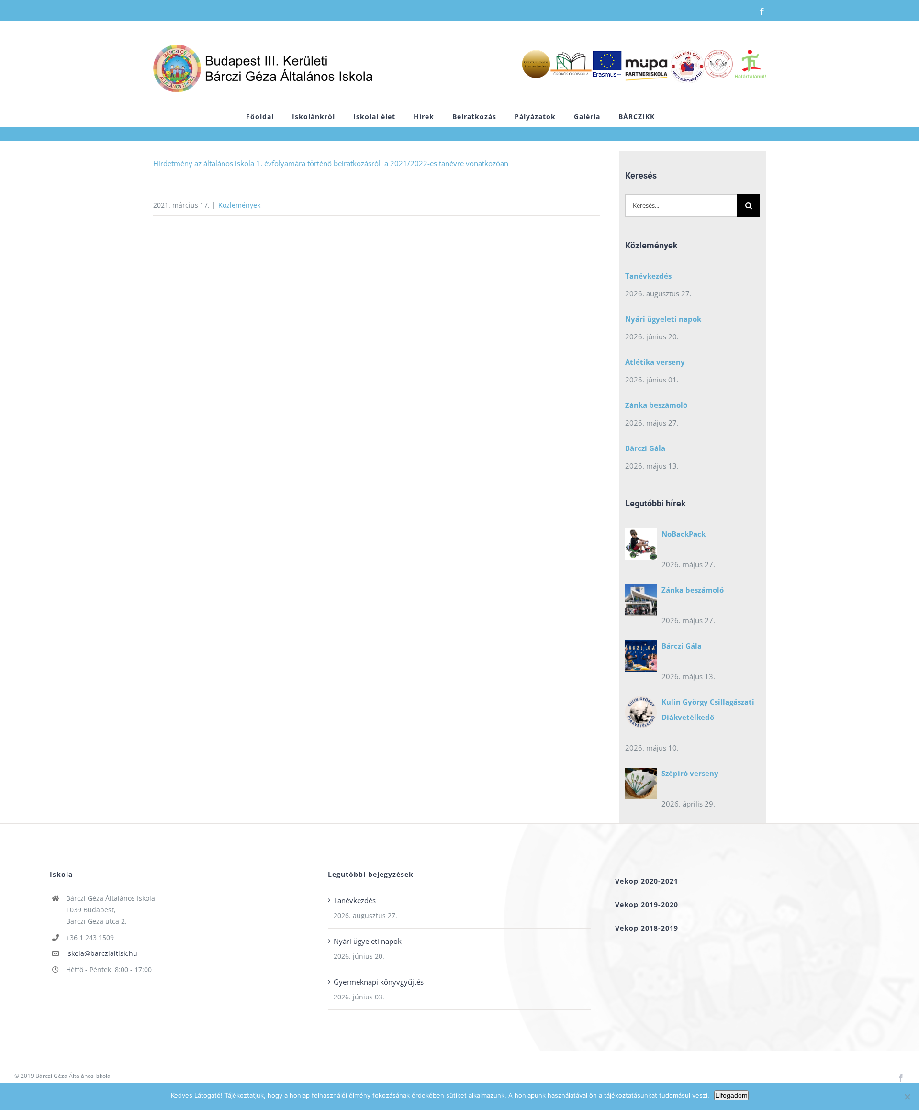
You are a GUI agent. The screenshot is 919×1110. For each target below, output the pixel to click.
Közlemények (239, 205)
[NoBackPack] (641, 546)
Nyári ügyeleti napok (663, 319)
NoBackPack (683, 533)
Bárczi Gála (645, 448)
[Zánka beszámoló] (641, 602)
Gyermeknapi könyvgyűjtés (379, 982)
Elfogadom (731, 1095)
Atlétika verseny (655, 362)
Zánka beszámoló (656, 405)
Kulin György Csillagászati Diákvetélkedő (707, 709)
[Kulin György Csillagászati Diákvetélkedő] (641, 714)
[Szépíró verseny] (641, 786)
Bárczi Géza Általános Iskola (73, 1076)
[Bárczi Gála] (641, 658)
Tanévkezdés (648, 275)
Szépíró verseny (689, 773)
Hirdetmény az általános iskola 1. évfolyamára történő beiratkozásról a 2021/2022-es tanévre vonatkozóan (330, 163)
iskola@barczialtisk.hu (101, 953)
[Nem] (907, 1096)
